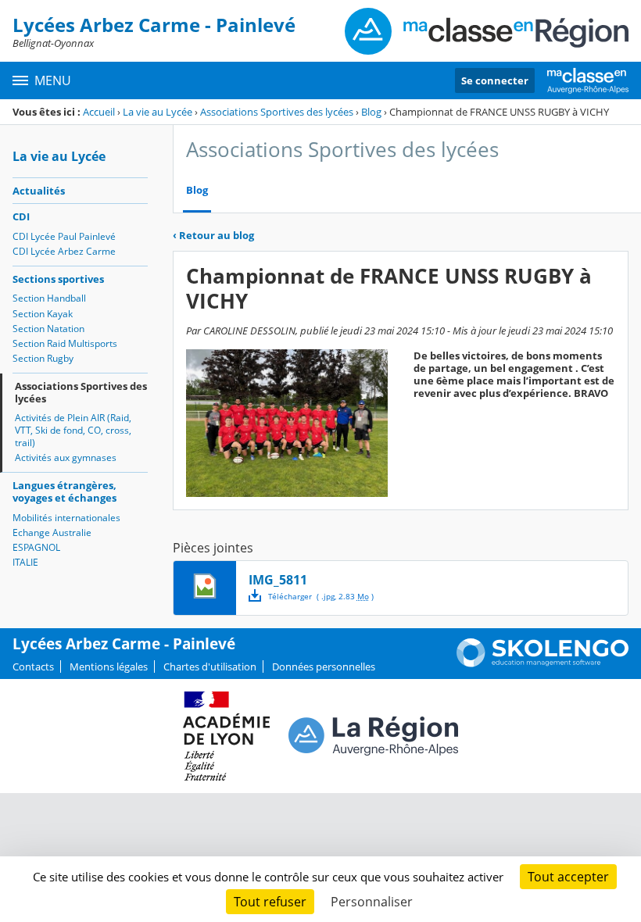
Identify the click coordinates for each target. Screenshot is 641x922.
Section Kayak (43, 313)
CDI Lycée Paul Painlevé (64, 236)
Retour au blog (213, 235)
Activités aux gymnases (65, 457)
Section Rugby (43, 358)
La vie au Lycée (157, 112)
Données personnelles (323, 666)
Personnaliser (372, 901)
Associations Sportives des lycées (276, 112)
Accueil (99, 112)
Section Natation (48, 328)
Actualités (39, 191)
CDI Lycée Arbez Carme (64, 251)
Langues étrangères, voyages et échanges (64, 491)
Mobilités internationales (66, 517)
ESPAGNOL (36, 547)
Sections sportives (58, 279)
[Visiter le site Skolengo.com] (542, 663)
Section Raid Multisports (65, 343)
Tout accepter (568, 876)
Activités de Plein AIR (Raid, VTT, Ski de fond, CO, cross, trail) (73, 430)
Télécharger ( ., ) (321, 596)
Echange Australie (52, 532)
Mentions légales (109, 666)
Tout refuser (270, 901)
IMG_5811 (278, 579)
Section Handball (49, 298)
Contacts (33, 666)
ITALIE (25, 562)
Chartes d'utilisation (209, 666)
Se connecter (494, 80)
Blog (371, 112)
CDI (21, 216)
